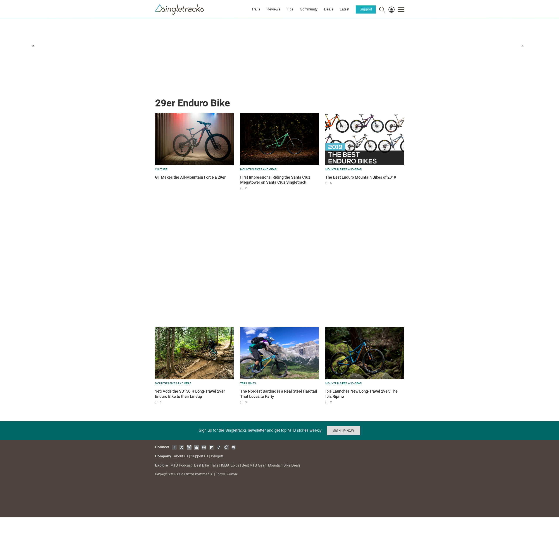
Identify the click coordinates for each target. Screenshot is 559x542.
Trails (256, 9)
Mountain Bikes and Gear (258, 169)
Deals (328, 9)
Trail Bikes (248, 383)
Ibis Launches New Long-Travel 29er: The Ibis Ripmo (361, 393)
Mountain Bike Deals (284, 465)
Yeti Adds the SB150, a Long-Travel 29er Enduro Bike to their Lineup (190, 393)
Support (366, 9)
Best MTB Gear (254, 465)
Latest (344, 9)
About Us (181, 455)
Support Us (199, 455)
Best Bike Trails (206, 465)
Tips (290, 9)
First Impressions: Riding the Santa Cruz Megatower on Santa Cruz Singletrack (275, 180)
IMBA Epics (230, 465)
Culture (161, 169)
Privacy (232, 474)
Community (308, 9)
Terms (220, 474)
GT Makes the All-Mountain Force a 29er (190, 177)
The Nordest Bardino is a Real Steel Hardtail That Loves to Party (278, 393)
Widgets (217, 455)
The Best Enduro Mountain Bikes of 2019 (360, 177)
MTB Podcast (181, 465)
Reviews (273, 9)
